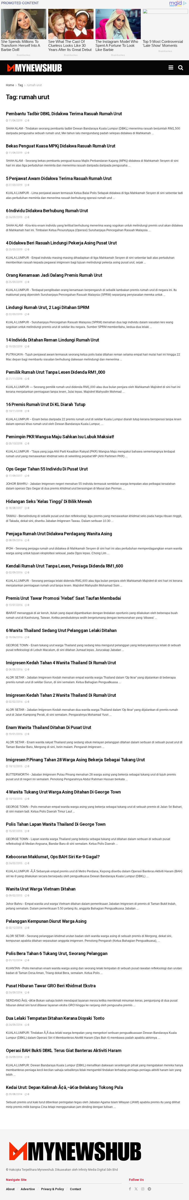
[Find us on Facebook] (130, 1189)
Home (10, 85)
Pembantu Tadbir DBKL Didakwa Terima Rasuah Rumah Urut (64, 113)
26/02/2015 (15, 863)
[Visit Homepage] (34, 68)
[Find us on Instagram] (142, 1189)
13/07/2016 (15, 605)
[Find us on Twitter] (136, 1189)
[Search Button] (180, 67)
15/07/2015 (15, 831)
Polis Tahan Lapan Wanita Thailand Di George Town (56, 824)
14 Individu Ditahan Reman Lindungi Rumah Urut (52, 339)
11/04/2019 (15, 120)
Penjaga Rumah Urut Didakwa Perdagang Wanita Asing (59, 533)
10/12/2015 (15, 766)
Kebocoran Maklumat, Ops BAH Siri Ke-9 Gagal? (52, 856)
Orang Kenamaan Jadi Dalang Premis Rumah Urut (54, 275)
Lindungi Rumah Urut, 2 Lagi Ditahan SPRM (47, 307)
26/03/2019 (15, 217)
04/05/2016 (15, 669)
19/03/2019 (15, 346)
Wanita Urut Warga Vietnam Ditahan (41, 889)
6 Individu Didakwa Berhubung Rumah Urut (47, 210)
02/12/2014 (15, 927)
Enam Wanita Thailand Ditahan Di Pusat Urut (48, 727)
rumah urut (34, 85)
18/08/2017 (15, 508)
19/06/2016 (15, 637)
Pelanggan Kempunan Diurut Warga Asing (46, 921)
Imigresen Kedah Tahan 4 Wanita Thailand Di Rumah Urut (61, 662)
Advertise (28, 1189)
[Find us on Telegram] (149, 1189)
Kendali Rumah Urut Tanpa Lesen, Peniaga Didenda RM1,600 (64, 565)
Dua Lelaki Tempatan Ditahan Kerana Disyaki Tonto (55, 1018)
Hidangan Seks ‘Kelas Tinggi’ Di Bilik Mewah (49, 501)
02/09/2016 (15, 572)
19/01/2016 (15, 734)
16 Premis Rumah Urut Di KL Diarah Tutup (45, 404)
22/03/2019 (15, 314)
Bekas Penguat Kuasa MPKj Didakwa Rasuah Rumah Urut (60, 145)
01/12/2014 (15, 960)
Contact (75, 1189)
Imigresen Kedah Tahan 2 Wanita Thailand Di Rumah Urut (61, 695)
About (10, 1189)
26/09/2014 (15, 992)
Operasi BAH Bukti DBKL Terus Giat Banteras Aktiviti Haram (63, 1050)
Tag (20, 85)
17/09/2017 (15, 475)
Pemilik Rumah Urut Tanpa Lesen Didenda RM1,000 (55, 372)
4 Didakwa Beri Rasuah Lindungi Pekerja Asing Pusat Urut (61, 242)
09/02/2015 (15, 895)
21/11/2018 (15, 378)
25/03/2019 (15, 249)
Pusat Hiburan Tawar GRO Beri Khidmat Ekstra (51, 985)
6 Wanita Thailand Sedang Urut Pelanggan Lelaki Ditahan (61, 630)
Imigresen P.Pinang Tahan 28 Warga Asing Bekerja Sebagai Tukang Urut (75, 759)
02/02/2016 (15, 701)
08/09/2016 (15, 540)
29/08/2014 (15, 1094)
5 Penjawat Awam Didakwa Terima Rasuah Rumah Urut (59, 178)
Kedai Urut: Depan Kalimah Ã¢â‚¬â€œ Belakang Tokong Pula (64, 1087)
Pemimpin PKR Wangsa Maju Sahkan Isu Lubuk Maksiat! (60, 436)
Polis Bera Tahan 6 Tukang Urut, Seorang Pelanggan (56, 953)
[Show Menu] (171, 67)
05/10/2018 (15, 443)
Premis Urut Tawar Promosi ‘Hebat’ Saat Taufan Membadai (63, 598)
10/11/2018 (15, 411)
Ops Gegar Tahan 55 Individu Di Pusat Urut (47, 468)
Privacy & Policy (52, 1189)
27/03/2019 (15, 185)
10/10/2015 (15, 798)
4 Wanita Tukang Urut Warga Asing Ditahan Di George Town (63, 792)
